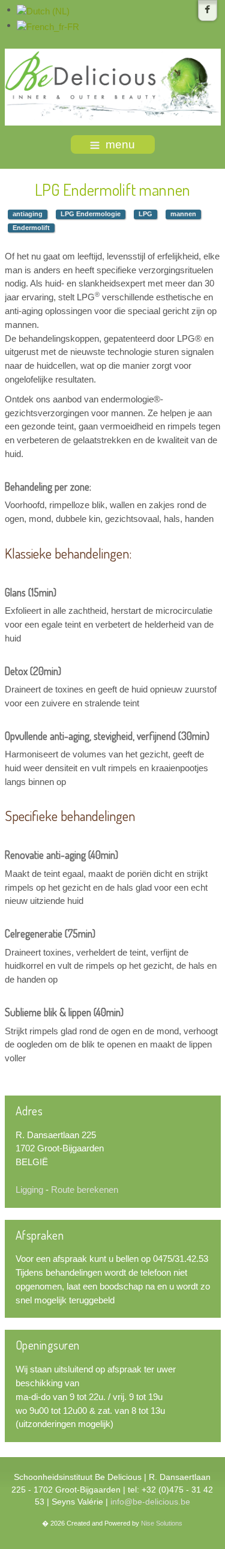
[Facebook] (207, 10)
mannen (183, 213)
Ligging (29, 1189)
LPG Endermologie (91, 213)
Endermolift (31, 227)
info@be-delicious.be (150, 1501)
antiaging (28, 213)
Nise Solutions (161, 1523)
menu (120, 144)
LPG (145, 213)
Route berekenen (84, 1189)
